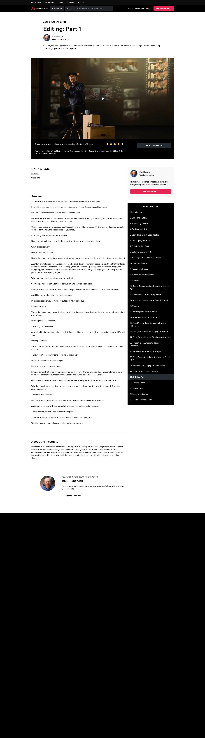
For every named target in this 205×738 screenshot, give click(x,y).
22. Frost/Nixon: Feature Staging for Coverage (150, 337)
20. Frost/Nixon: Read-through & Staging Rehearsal (148, 324)
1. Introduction (136, 212)
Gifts (130, 8)
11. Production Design (139, 269)
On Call (60, 2)
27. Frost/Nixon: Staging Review (144, 371)
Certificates (49, 2)
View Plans (139, 8)
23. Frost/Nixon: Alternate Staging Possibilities (145, 344)
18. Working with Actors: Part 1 (143, 312)
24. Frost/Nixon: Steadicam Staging (146, 351)
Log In (149, 8)
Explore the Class (73, 495)
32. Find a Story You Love (141, 400)
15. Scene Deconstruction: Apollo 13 (145, 294)
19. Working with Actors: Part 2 (143, 317)
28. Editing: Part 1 (138, 377)
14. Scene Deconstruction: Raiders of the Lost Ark (150, 287)
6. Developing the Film (140, 240)
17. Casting (134, 306)
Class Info (35, 178)
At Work (81, 2)
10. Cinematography (139, 263)
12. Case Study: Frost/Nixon (142, 275)
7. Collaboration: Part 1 (140, 246)
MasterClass (36, 2)
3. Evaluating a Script (139, 223)
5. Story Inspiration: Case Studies (144, 235)
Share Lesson (155, 145)
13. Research (135, 280)
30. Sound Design (137, 388)
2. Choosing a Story (138, 218)
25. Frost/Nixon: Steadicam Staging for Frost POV (150, 358)
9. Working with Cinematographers (145, 258)
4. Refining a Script (138, 229)
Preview (35, 173)
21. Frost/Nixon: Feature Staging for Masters (150, 331)
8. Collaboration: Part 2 (140, 252)
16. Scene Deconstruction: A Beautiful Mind (149, 300)
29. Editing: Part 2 (138, 383)
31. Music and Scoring (139, 394)
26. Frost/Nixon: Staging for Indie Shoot (147, 366)
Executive (70, 2)
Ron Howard (57, 36)
